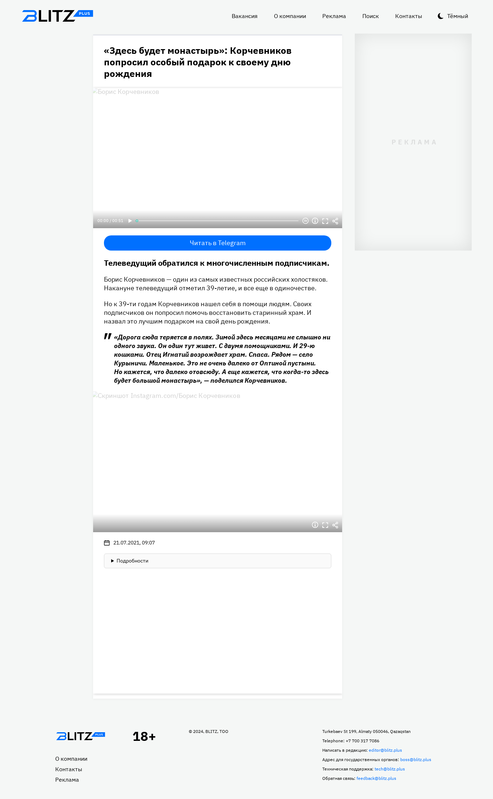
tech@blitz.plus (390, 769)
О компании (290, 15)
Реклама (334, 15)
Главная (80, 736)
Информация (315, 221)
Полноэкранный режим (325, 221)
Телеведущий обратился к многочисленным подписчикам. (217, 262)
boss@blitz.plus (415, 759)
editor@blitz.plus (385, 750)
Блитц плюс (57, 16)
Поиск (370, 15)
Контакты (408, 15)
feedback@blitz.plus (376, 778)
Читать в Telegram (218, 243)
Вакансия (245, 15)
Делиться (335, 221)
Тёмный (457, 15)
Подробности (132, 560)
